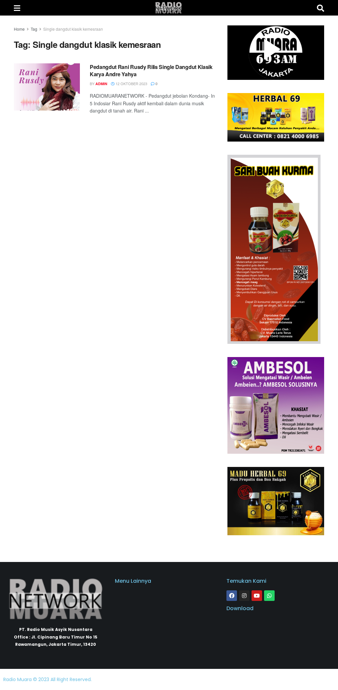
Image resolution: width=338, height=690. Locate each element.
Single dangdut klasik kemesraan (73, 29)
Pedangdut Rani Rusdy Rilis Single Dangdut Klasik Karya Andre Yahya (151, 70)
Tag (34, 29)
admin (101, 83)
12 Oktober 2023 (131, 83)
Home (19, 29)
